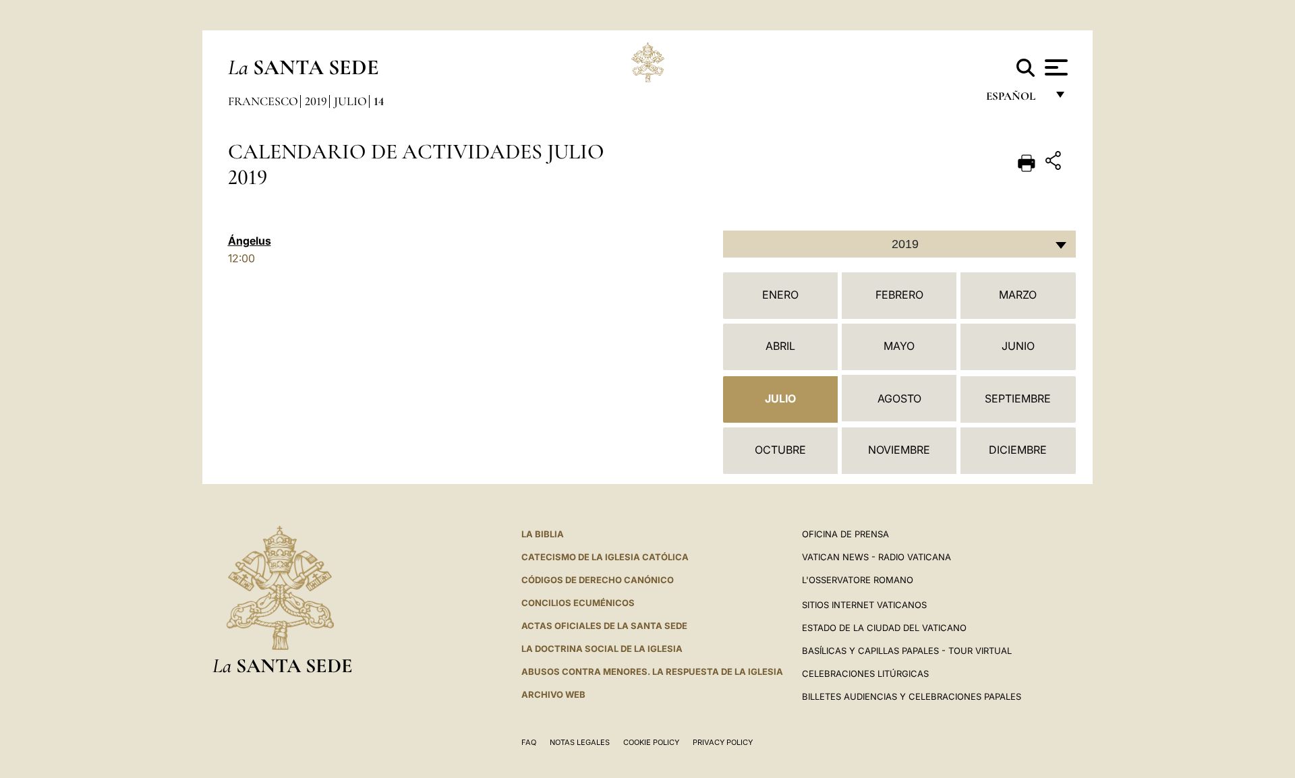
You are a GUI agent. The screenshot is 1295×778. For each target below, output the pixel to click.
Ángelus (249, 240)
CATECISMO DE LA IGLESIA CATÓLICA (605, 556)
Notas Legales (580, 742)
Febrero (899, 294)
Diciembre (1018, 449)
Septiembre (1018, 398)
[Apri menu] (1054, 67)
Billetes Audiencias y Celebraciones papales (911, 696)
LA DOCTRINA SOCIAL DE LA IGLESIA (602, 648)
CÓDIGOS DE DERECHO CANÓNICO (597, 579)
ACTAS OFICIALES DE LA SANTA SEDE (604, 625)
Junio (1018, 346)
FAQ (528, 742)
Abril (780, 346)
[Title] (1054, 163)
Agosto (899, 398)
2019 (316, 101)
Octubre (780, 449)
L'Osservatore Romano (857, 579)
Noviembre (899, 449)
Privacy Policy (723, 742)
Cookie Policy (651, 742)
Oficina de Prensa (845, 534)
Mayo (899, 346)
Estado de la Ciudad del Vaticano (884, 627)
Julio (350, 101)
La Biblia (542, 534)
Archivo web (553, 694)
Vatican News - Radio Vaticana (876, 556)
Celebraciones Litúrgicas (865, 673)
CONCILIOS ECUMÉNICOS (578, 602)
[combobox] (899, 244)
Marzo (1018, 294)
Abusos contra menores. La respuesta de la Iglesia (652, 671)
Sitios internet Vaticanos (864, 604)
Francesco (263, 101)
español (1016, 99)
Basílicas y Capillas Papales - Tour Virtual (907, 650)
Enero (780, 294)
